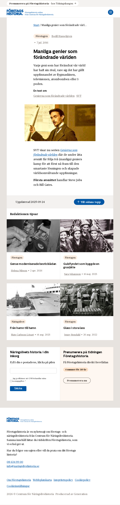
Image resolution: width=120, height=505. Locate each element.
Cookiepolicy (82, 480)
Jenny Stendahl (72, 334)
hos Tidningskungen (41, 3)
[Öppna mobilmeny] (110, 12)
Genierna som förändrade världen (54, 96)
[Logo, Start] (30, 12)
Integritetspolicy (63, 480)
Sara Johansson (72, 274)
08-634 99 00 (15, 462)
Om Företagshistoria (19, 480)
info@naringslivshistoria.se (23, 466)
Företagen (42, 36)
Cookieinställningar (18, 486)
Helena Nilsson (19, 270)
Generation (80, 494)
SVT (78, 96)
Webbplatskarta (42, 480)
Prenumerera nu (77, 380)
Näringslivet (18, 321)
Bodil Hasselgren (62, 36)
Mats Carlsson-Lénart (22, 334)
